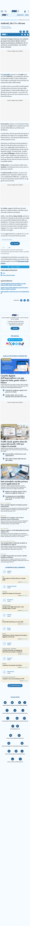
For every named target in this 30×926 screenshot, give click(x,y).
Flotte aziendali (6, 503)
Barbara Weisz (25, 582)
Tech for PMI (7, 359)
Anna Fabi (25, 680)
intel (4, 273)
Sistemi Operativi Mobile (9, 275)
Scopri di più (20, 15)
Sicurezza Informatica (10, 425)
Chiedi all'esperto (16, 685)
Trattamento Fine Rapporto (8, 677)
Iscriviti (15, 328)
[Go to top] (27, 921)
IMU (3, 620)
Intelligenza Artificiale (10, 465)
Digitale (4, 554)
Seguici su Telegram (15, 266)
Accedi (26, 15)
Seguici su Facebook (16, 339)
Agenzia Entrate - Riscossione (9, 648)
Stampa (22, 34)
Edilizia (4, 633)
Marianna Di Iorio (6, 26)
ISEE (3, 576)
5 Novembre (7, 74)
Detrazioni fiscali (6, 605)
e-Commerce (5, 528)
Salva (25, 34)
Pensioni (4, 663)
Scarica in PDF (28, 34)
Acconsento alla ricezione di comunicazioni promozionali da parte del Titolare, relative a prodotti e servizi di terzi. (15, 251)
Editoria (4, 515)
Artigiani (4, 591)
